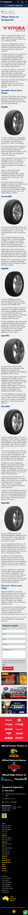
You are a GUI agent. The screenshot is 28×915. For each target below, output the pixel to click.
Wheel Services (6, 852)
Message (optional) (7, 649)
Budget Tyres (5, 890)
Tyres (3, 823)
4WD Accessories (6, 844)
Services (4, 842)
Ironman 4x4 (6, 862)
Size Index (4, 876)
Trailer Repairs (5, 854)
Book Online (6, 860)
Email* (4, 639)
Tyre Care (4, 831)
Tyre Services (5, 850)
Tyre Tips (4, 833)
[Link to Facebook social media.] (14, 911)
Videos (4, 868)
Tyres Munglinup (6, 884)
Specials (4, 856)
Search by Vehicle (7, 825)
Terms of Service (20, 662)
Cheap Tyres (5, 892)
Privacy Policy (10, 662)
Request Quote (8, 668)
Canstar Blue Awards (7, 888)
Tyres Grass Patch (6, 882)
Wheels (4, 836)
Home (4, 11)
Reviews (4, 870)
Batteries (4, 846)
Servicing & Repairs (7, 848)
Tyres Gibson (5, 880)
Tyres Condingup (6, 878)
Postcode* (5, 644)
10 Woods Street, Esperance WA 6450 (15, 795)
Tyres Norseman (6, 886)
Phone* (4, 634)
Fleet (3, 864)
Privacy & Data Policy (11, 907)
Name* (4, 629)
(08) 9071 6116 (17, 617)
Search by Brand (6, 829)
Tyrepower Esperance (15, 5)
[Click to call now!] (18, 2)
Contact (4, 858)
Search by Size (6, 827)
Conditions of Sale (21, 907)
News (4, 866)
